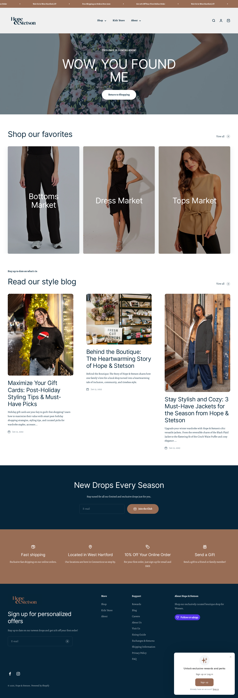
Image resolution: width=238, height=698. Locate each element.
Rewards (136, 604)
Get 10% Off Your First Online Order (133, 4)
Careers (136, 616)
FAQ (134, 659)
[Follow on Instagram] (18, 674)
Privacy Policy (139, 653)
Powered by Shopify (40, 685)
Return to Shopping (119, 94)
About (134, 20)
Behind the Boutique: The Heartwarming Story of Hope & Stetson (118, 358)
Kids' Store (119, 20)
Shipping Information (143, 647)
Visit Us (136, 628)
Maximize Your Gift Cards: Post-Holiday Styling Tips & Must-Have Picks (34, 393)
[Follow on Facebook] (10, 674)
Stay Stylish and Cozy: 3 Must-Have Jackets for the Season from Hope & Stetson (197, 410)
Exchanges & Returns (143, 641)
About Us (137, 622)
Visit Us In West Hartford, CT (28, 4)
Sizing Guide (139, 634)
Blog (134, 610)
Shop (100, 20)
